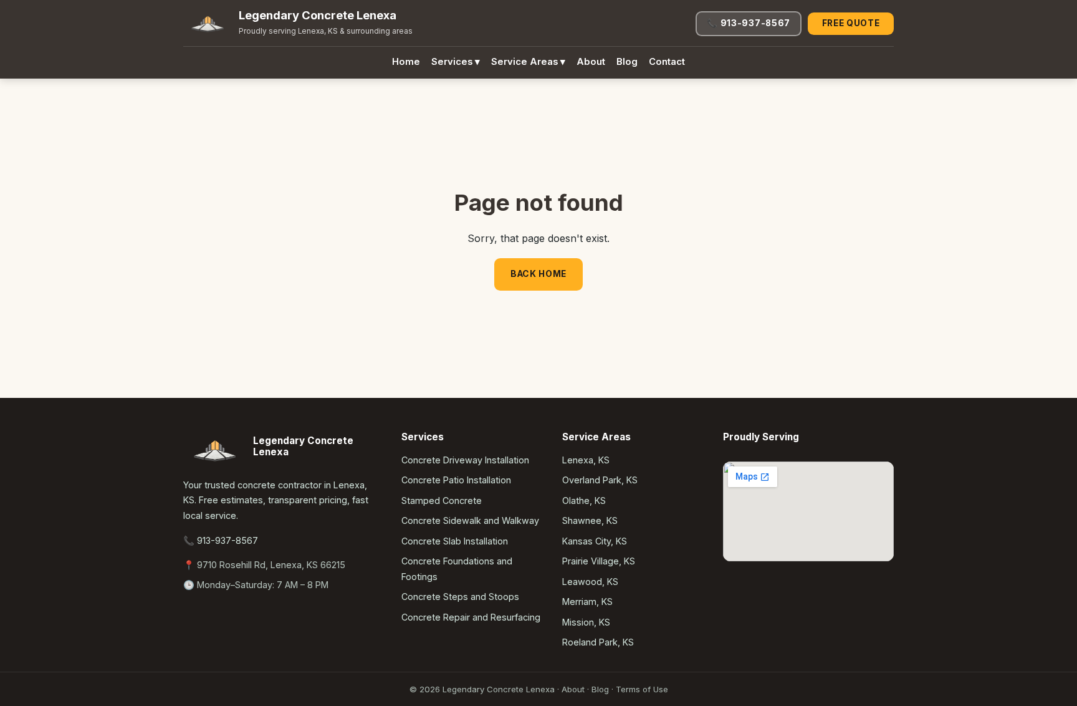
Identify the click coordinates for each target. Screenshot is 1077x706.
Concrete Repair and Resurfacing (470, 617)
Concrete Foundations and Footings (456, 568)
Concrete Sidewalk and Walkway (470, 520)
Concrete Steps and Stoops (460, 596)
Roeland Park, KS (598, 642)
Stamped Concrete (441, 500)
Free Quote (851, 23)
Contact (667, 61)
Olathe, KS (584, 500)
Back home (538, 274)
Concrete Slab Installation (454, 541)
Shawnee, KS (590, 520)
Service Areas (528, 61)
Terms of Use (642, 689)
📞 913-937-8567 (748, 23)
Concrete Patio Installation (456, 480)
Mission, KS (586, 622)
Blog (627, 61)
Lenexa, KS (586, 460)
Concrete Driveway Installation (465, 460)
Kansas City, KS (594, 541)
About (591, 61)
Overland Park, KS (600, 480)
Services (455, 61)
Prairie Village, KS (598, 561)
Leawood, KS (590, 581)
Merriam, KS (587, 601)
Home (406, 61)
